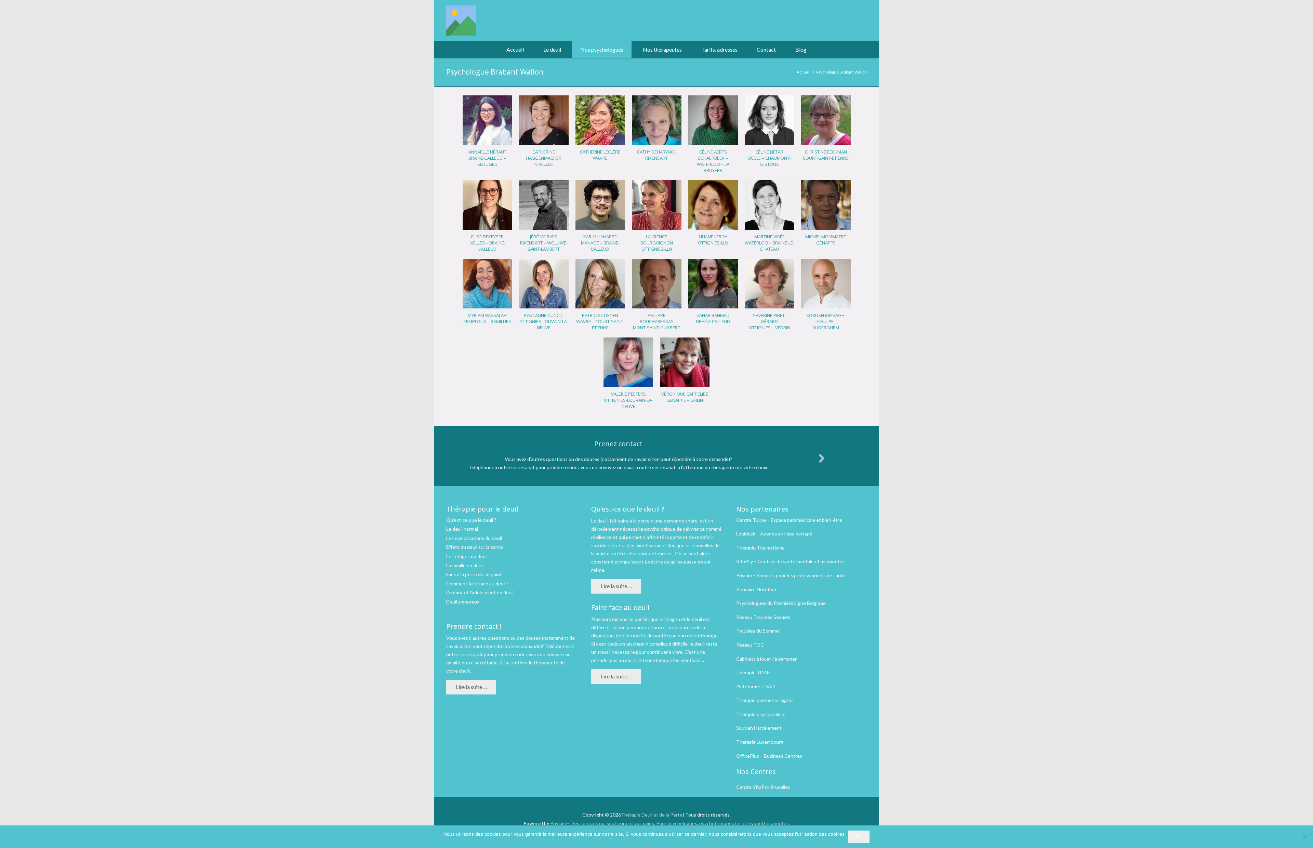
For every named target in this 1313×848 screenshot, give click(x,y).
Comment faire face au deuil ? (477, 583)
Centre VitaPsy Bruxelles (763, 787)
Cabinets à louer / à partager (766, 659)
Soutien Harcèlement (759, 728)
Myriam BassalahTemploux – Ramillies (487, 318)
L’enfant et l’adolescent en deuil (480, 592)
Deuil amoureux (462, 602)
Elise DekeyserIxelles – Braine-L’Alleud (487, 243)
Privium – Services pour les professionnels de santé (791, 575)
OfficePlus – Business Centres (769, 756)
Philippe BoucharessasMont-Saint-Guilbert (656, 321)
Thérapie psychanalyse (760, 714)
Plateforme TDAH (755, 686)
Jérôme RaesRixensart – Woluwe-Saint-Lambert (544, 243)
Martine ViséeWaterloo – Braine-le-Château (769, 243)
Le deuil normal (462, 529)
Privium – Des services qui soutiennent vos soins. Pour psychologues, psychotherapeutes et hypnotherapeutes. (670, 823)
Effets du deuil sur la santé (474, 547)
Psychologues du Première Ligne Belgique (781, 603)
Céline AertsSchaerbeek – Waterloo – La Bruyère (713, 161)
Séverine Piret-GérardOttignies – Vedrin (769, 321)
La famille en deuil (464, 565)
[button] (564, 49)
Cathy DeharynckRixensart (656, 155)
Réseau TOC (750, 645)
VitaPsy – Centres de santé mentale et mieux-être (790, 561)
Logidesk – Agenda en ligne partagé (774, 533)
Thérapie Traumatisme (760, 548)
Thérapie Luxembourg (759, 742)
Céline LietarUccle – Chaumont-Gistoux (769, 158)
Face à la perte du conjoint (474, 574)
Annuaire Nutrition (756, 589)
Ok (859, 836)
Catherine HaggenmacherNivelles (543, 158)
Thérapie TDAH (753, 672)
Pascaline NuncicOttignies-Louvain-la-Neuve (543, 321)
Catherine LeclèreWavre (600, 155)
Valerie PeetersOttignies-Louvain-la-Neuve (628, 400)
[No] (1304, 836)
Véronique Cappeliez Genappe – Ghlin (684, 397)
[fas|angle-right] (821, 458)
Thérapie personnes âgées (765, 700)
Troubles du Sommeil (758, 631)
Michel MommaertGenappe (825, 240)
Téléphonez (557, 646)
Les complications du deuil (474, 538)
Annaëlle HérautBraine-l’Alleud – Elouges (487, 158)
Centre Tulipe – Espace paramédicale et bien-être (789, 520)
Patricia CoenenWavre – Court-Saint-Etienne (600, 321)
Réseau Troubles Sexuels (763, 617)
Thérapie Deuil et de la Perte (651, 815)
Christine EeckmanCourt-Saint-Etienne (826, 155)
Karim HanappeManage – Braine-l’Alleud (600, 243)
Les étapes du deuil (467, 556)
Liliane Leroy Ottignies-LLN (713, 240)
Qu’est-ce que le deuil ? (471, 520)
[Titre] (461, 20)
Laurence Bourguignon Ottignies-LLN (656, 243)
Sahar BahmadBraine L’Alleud (713, 318)
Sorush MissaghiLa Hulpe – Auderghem (826, 321)
